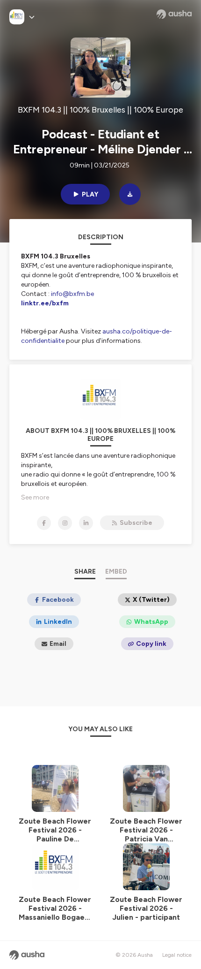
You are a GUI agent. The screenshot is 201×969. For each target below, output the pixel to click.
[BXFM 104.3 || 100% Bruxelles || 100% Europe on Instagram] (65, 523)
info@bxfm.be (72, 294)
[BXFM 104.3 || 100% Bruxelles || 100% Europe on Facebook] (44, 523)
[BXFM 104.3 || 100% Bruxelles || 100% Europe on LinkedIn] (86, 523)
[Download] (130, 194)
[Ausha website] (174, 14)
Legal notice (177, 955)
